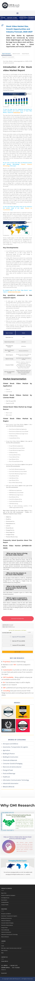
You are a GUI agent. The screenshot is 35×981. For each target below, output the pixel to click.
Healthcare (6, 777)
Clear (29, 632)
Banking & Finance (9, 754)
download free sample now (17, 618)
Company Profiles (4, 904)
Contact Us (3, 969)
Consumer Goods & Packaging (12, 763)
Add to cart (17, 651)
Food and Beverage (9, 773)
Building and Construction (6, 918)
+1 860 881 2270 (13, 965)
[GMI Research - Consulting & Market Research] (10, 5)
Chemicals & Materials (10, 760)
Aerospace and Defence (10, 744)
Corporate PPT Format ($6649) (18, 645)
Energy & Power (8, 770)
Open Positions (4, 950)
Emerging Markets (5, 902)
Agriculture (6, 750)
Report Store (12, 18)
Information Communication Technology (16, 780)
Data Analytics (4, 900)
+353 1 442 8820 (16, 967)
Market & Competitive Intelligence (8, 895)
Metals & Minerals (8, 787)
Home (3, 18)
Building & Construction (10, 757)
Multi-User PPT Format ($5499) (18, 641)
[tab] (17, 554)
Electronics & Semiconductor (12, 767)
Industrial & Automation (10, 783)
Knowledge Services (5, 897)
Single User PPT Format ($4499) (18, 636)
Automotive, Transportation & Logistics (15, 747)
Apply (2, 952)
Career (2, 945)
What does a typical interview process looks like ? (11, 948)
